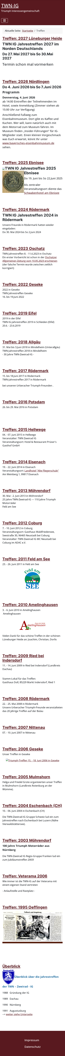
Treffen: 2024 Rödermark (25, 209)
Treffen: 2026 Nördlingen (25, 81)
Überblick (11, 966)
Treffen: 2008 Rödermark (26, 698)
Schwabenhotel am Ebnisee (41, 193)
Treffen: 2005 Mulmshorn (26, 777)
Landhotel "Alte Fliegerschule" (41, 470)
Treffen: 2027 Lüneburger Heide (32, 38)
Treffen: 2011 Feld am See (26, 559)
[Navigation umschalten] (4, 20)
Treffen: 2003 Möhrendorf (26, 840)
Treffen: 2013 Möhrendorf (26, 490)
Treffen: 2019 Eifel (19, 313)
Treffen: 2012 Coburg (22, 523)
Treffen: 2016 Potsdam (23, 402)
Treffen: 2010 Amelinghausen (30, 604)
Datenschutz (32, 1047)
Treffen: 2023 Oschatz (23, 248)
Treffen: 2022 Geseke (22, 284)
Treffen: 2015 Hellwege (24, 429)
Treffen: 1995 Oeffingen (24, 907)
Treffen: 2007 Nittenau (23, 727)
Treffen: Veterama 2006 (24, 876)
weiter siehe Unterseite (19, 1014)
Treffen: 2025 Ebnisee (23, 162)
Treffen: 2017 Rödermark (25, 370)
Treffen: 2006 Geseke (22, 749)
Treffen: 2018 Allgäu (21, 342)
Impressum (31, 1040)
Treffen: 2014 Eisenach (24, 462)
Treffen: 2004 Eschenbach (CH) (32, 805)
